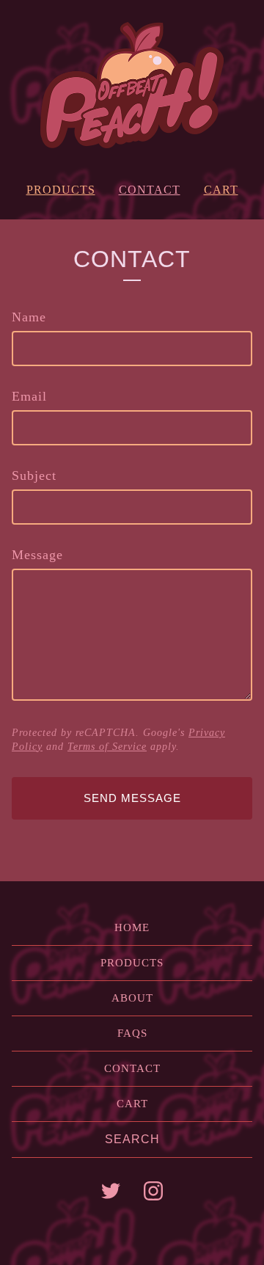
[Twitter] (110, 1190)
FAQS (132, 1033)
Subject (34, 475)
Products (60, 189)
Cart (221, 189)
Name (29, 317)
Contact (149, 189)
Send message (132, 798)
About (132, 998)
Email (29, 396)
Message (37, 554)
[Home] (132, 85)
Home (132, 927)
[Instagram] (153, 1190)
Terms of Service (107, 746)
